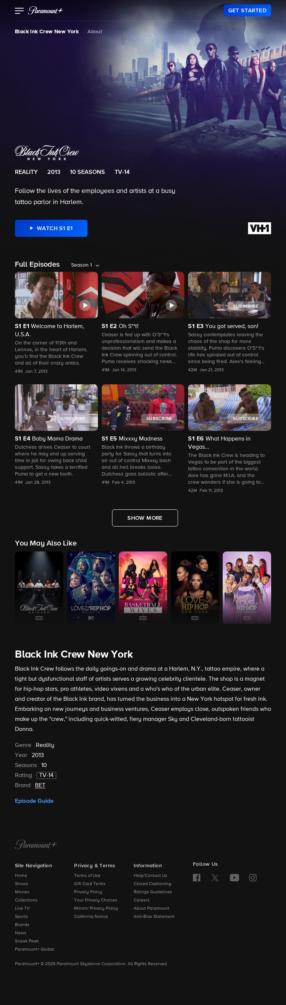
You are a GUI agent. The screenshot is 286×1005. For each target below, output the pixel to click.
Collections (26, 900)
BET (40, 786)
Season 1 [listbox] (81, 265)
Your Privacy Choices (95, 900)
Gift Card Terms (90, 884)
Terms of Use (87, 876)
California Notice (91, 917)
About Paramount (151, 908)
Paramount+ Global (34, 949)
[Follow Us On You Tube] (234, 877)
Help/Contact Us (150, 876)
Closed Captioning (152, 884)
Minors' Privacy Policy (96, 908)
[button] (19, 11)
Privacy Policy (88, 892)
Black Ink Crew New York (47, 31)
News (20, 933)
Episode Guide (34, 801)
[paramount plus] (45, 10)
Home (21, 876)
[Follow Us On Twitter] (215, 877)
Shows (21, 884)
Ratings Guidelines (153, 892)
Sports (21, 917)
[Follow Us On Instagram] (253, 877)
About (95, 31)
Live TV (22, 908)
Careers (142, 900)
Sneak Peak (27, 941)
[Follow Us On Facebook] (196, 877)
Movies (22, 892)
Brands (22, 925)
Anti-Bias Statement (154, 917)
